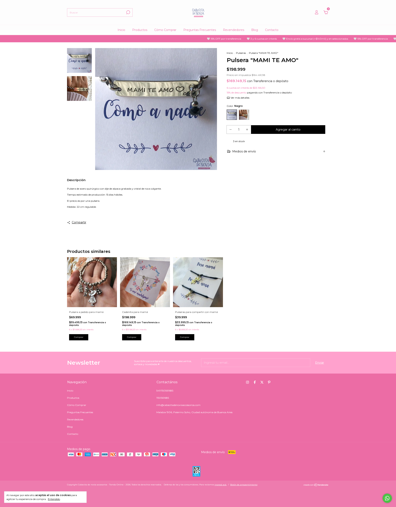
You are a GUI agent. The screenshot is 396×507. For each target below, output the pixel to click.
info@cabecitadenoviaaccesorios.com (178, 405)
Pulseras (241, 52)
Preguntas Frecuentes (199, 30)
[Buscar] (128, 12)
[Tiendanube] (316, 485)
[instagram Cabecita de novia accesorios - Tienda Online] (247, 382)
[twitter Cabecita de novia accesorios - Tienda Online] (262, 382)
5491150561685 (164, 390)
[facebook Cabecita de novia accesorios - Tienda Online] (254, 382)
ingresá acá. (220, 484)
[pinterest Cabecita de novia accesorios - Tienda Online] (269, 382)
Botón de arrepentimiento (243, 484)
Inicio (121, 30)
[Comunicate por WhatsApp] (387, 498)
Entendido (54, 499)
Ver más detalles (239, 97)
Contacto (271, 30)
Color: (235, 105)
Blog (254, 30)
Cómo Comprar (165, 30)
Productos (139, 30)
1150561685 (162, 397)
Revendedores (233, 30)
